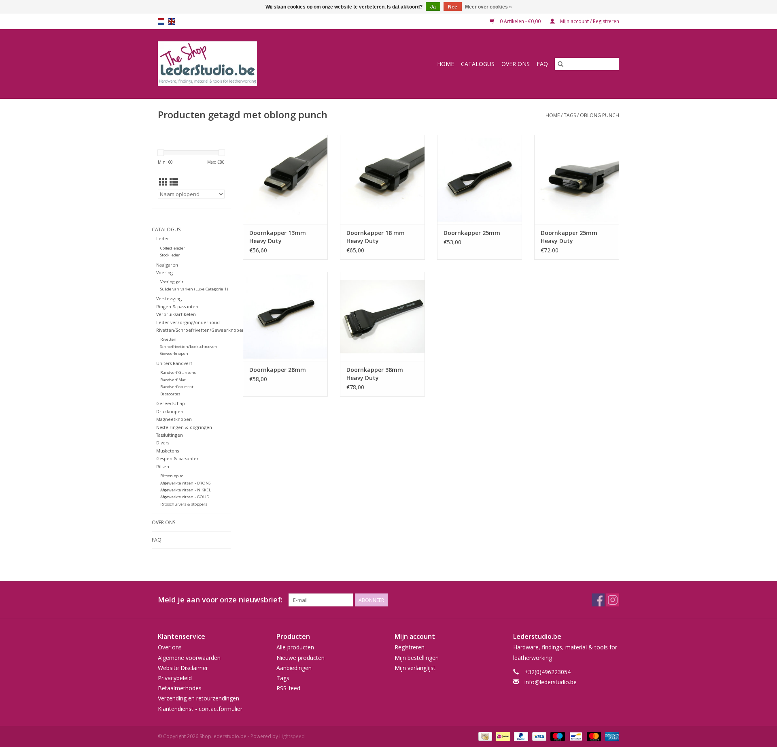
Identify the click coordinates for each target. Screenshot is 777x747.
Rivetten (168, 339)
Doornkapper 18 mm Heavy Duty (375, 237)
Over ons (515, 64)
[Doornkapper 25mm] (479, 179)
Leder (162, 238)
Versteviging (169, 298)
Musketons (167, 451)
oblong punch (599, 115)
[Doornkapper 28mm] (285, 316)
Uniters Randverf (174, 363)
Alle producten (295, 647)
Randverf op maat (176, 386)
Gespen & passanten (178, 458)
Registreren (410, 647)
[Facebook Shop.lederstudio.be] (598, 599)
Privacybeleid (175, 678)
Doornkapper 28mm (277, 370)
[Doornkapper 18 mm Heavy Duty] (382, 179)
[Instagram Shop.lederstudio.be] (612, 599)
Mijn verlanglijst (415, 668)
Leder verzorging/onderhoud (188, 322)
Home (445, 64)
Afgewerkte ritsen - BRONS (185, 483)
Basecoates (170, 394)
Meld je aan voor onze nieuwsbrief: (220, 599)
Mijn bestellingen (417, 658)
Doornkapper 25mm (472, 233)
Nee (452, 7)
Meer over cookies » (488, 7)
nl (161, 21)
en (171, 21)
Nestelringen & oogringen (184, 427)
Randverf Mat (173, 379)
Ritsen (162, 466)
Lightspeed (292, 736)
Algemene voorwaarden (189, 658)
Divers (162, 443)
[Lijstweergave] (174, 182)
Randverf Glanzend (178, 372)
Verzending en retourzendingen (198, 698)
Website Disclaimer (183, 668)
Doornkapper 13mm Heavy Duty (277, 237)
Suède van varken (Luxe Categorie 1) (194, 289)
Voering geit (171, 281)
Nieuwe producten (300, 658)
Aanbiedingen (294, 668)
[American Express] (610, 735)
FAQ (542, 64)
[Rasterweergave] (163, 182)
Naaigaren (167, 265)
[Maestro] (557, 735)
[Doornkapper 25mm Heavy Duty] (576, 179)
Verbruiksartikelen (176, 314)
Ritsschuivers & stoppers (183, 504)
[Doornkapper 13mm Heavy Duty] (285, 179)
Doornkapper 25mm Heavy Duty (569, 237)
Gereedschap (170, 403)
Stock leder (170, 255)
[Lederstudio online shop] (238, 63)
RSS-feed (288, 688)
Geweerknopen (174, 353)
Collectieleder (172, 248)
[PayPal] (520, 735)
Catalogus (478, 64)
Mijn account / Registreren (589, 21)
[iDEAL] (502, 735)
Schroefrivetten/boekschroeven (188, 346)
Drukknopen (169, 411)
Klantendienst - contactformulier (200, 709)
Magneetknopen (174, 419)
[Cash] (484, 735)
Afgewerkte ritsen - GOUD (185, 496)
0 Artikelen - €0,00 (520, 21)
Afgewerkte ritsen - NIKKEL (185, 490)
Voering (164, 272)
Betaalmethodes (180, 688)
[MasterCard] (593, 735)
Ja (433, 7)
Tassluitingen (169, 435)
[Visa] (538, 735)
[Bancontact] (575, 735)
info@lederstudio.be (550, 682)
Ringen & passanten (177, 306)
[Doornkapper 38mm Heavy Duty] (382, 316)
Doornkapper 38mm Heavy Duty (374, 374)
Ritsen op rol (172, 475)
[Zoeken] (560, 64)
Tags (570, 115)
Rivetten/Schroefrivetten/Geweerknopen (200, 330)
